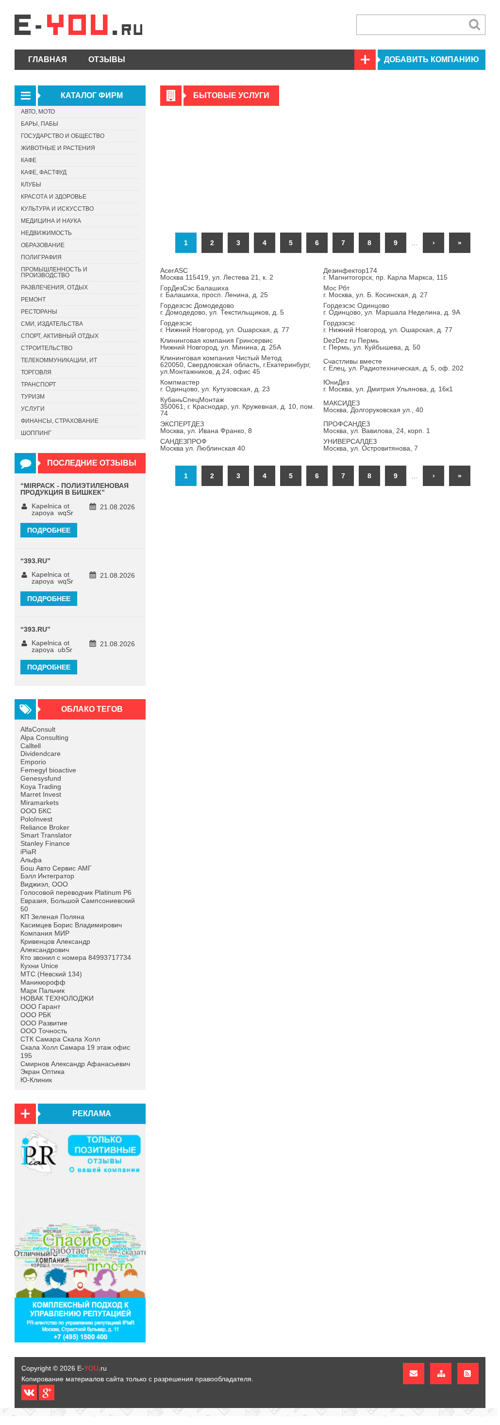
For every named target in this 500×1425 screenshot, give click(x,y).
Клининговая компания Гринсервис (216, 340)
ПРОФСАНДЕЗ (346, 424)
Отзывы (106, 59)
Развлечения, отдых (54, 287)
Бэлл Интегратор (47, 876)
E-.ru (92, 1368)
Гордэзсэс (339, 323)
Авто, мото (38, 111)
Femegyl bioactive (48, 770)
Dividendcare (40, 753)
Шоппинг (36, 433)
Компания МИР (44, 933)
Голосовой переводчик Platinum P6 (76, 892)
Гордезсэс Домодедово (197, 305)
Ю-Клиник (36, 1080)
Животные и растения (58, 148)
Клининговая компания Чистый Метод (221, 358)
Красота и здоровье (53, 196)
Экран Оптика (42, 1071)
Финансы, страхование (60, 421)
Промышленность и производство (54, 272)
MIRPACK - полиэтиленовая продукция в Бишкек (74, 489)
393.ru (35, 561)
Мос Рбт (336, 288)
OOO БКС (35, 811)
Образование (43, 245)
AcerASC (174, 270)
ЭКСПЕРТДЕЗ (182, 424)
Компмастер (180, 382)
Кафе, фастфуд (44, 172)
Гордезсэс (176, 323)
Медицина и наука (51, 221)
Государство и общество (62, 136)
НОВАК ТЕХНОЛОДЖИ (57, 998)
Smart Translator (46, 835)
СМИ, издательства (52, 323)
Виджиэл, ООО (44, 884)
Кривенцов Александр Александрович (55, 946)
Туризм (33, 396)
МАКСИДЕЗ (341, 403)
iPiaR (28, 851)
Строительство (46, 348)
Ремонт (33, 299)
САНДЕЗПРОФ (183, 441)
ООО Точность (43, 1031)
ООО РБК (35, 1015)
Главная (47, 59)
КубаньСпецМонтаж (192, 399)
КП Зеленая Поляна (52, 917)
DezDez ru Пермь (351, 340)
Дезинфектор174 (350, 270)
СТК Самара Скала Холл (60, 1039)
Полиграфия (41, 257)
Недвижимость (46, 233)
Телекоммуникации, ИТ (59, 360)
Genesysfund (40, 778)
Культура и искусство (57, 208)
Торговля (36, 372)
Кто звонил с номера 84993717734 (75, 957)
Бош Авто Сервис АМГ (56, 868)
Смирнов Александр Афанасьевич (75, 1064)
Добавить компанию (431, 59)
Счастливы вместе (352, 361)
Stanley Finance (45, 843)
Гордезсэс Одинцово (356, 305)
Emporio (33, 762)
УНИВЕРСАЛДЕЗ (350, 441)
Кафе (28, 160)
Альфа (31, 860)
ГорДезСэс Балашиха (194, 288)
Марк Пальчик (42, 990)
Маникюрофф (43, 982)
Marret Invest (40, 794)
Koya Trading (40, 786)
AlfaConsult (37, 729)
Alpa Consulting (44, 737)
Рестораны (39, 311)
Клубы (31, 184)
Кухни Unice (39, 966)
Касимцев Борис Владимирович (71, 925)
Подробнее (48, 530)
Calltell (30, 746)
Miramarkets (39, 802)
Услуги (33, 408)
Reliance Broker (44, 827)
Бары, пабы (39, 123)
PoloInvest (36, 819)
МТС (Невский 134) (51, 974)
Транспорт (38, 384)
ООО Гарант (40, 1006)
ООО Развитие (43, 1023)
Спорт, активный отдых (60, 336)
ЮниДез (336, 382)
